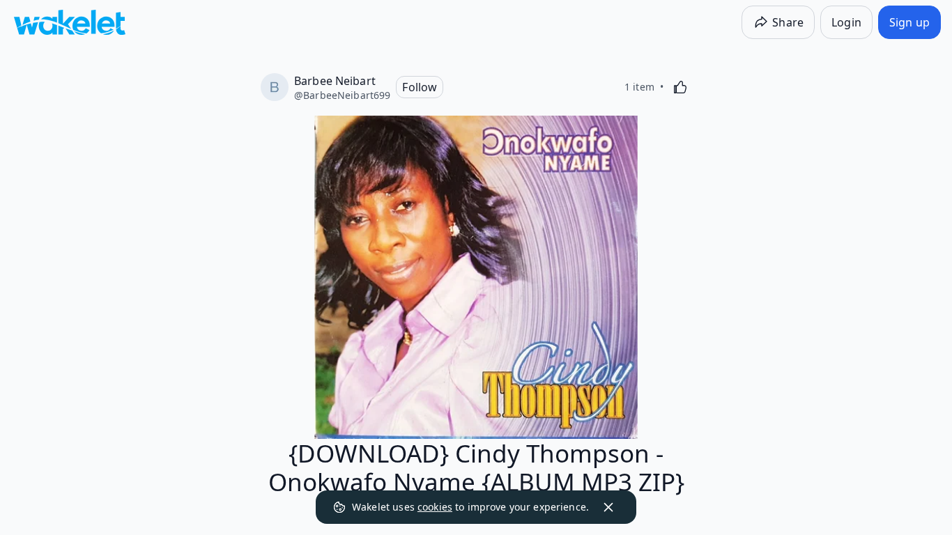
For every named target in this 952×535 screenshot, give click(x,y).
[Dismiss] (608, 507)
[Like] (680, 87)
